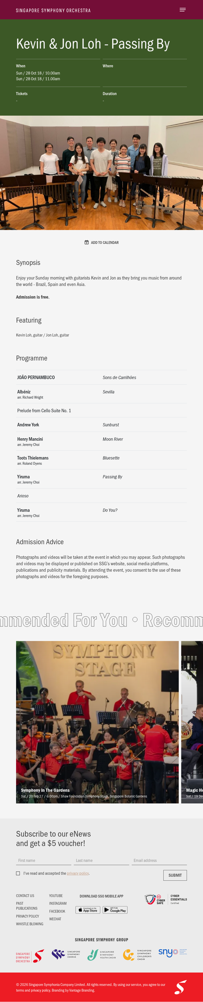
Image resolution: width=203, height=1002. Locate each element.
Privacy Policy (27, 916)
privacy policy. (41, 990)
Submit (175, 875)
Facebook (57, 911)
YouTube (56, 895)
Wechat (55, 918)
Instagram (58, 903)
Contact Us (25, 895)
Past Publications (26, 906)
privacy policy (78, 873)
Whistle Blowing (29, 923)
